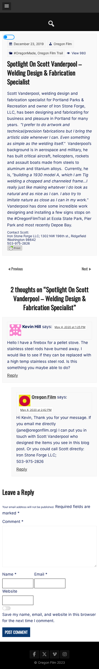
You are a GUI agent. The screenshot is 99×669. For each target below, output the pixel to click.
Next (85, 268)
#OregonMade (25, 53)
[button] (6, 6)
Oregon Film (63, 44)
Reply (12, 375)
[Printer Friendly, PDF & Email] (14, 248)
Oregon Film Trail (50, 53)
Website (9, 591)
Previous (17, 268)
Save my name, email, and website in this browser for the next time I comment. (49, 617)
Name (9, 574)
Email (40, 574)
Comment (12, 521)
